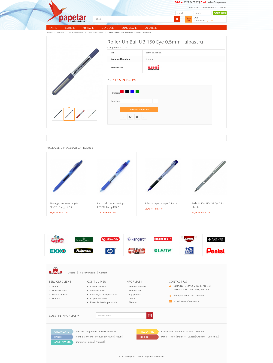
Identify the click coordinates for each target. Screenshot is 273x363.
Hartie (53, 28)
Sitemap (133, 302)
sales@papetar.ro (217, 2)
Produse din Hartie (104, 336)
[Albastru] (132, 91)
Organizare (91, 331)
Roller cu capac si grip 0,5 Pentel (161, 203)
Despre (71, 272)
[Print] (144, 116)
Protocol (99, 342)
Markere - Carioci (186, 336)
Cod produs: (113, 47)
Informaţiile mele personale (103, 294)
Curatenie (151, 28)
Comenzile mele (98, 286)
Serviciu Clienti (59, 290)
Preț (109, 80)
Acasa (49, 33)
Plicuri (118, 336)
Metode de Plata (60, 294)
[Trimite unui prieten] (137, 116)
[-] (123, 101)
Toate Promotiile (87, 272)
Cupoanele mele (98, 298)
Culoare (116, 93)
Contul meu (96, 281)
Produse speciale (137, 286)
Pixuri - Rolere (168, 336)
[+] (155, 101)
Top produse (135, 294)
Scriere (70, 28)
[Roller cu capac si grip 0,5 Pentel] (163, 176)
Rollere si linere (95, 33)
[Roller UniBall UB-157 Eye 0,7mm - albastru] (210, 176)
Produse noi (135, 290)
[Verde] (137, 91)
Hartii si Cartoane (84, 336)
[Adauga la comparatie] (130, 116)
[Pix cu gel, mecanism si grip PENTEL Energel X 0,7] (68, 176)
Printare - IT (202, 331)
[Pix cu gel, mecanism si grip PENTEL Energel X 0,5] (115, 176)
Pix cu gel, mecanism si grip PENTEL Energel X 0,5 (111, 205)
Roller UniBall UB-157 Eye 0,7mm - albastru (210, 205)
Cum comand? (208, 7)
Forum (55, 286)
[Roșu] (122, 91)
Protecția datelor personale (103, 302)
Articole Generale (107, 331)
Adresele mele (97, 290)
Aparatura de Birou (184, 331)
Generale (108, 28)
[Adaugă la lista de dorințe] (123, 116)
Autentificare (220, 13)
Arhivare (88, 28)
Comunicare (129, 28)
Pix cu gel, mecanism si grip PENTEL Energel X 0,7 (64, 205)
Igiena (91, 342)
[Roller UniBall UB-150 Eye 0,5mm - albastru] (57, 114)
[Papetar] (66, 11)
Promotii (56, 298)
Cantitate (115, 101)
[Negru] (127, 91)
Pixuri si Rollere (75, 33)
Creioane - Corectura (207, 336)
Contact (223, 7)
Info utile (193, 7)
